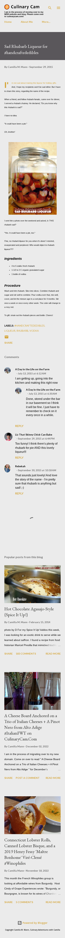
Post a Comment (28, 777)
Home (8, 21)
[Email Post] (6, 338)
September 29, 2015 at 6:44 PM (36, 438)
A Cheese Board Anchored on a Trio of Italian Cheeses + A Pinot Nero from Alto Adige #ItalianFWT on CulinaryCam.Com (32, 727)
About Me (27, 21)
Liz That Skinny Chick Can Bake (33, 434)
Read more (53, 653)
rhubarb (22, 330)
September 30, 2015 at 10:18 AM (37, 470)
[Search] (50, 6)
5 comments (24, 902)
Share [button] (8, 342)
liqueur (9, 330)
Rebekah (20, 466)
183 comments (26, 653)
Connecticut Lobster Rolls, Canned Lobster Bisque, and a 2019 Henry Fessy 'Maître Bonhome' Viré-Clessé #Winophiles (29, 851)
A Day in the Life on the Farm (32, 369)
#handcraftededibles (29, 325)
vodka (34, 330)
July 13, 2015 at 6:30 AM (43, 393)
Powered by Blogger (34, 923)
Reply (19, 426)
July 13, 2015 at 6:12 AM (32, 373)
